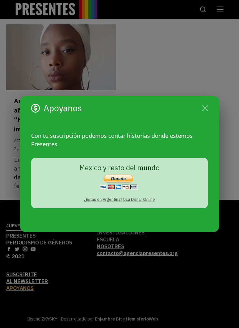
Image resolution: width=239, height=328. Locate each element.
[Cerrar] (205, 108)
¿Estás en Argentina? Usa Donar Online (119, 199)
